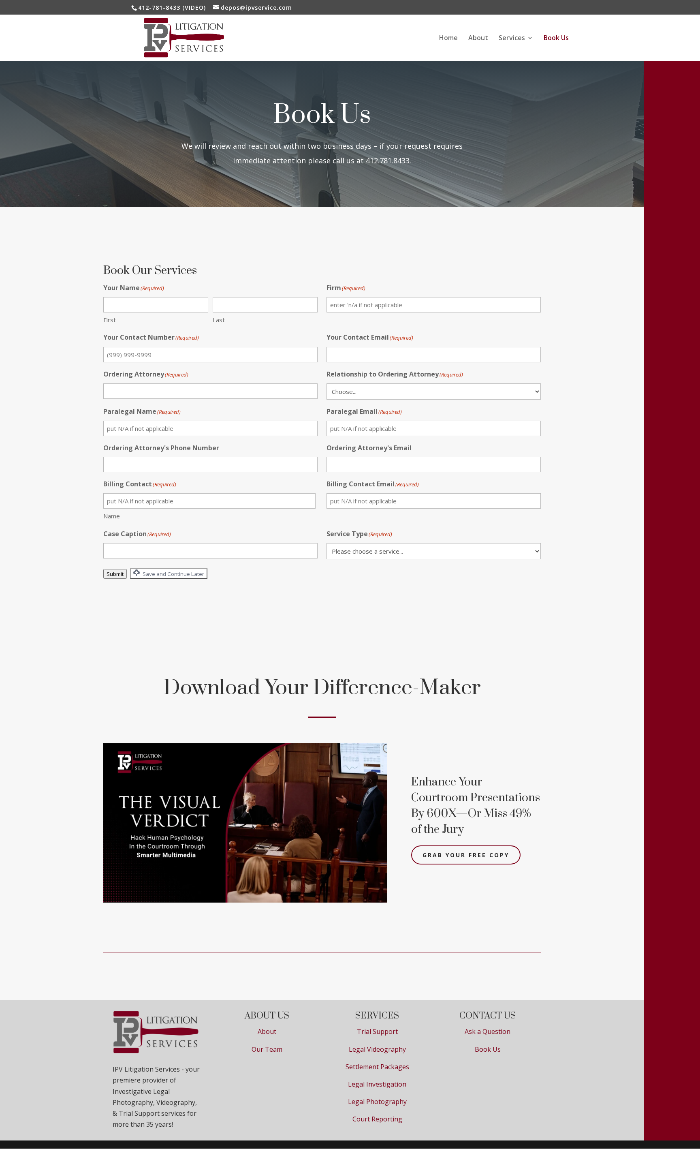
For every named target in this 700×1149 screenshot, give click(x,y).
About (478, 38)
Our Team (267, 1049)
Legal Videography (377, 1049)
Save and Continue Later (172, 574)
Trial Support (377, 1031)
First (109, 320)
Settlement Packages (377, 1066)
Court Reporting (377, 1119)
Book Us (556, 38)
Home (448, 38)
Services (512, 38)
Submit (115, 574)
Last (219, 320)
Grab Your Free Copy (466, 855)
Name (111, 516)
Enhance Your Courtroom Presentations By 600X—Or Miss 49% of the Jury (475, 806)
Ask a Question (487, 1031)
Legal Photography (377, 1101)
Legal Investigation (377, 1084)
